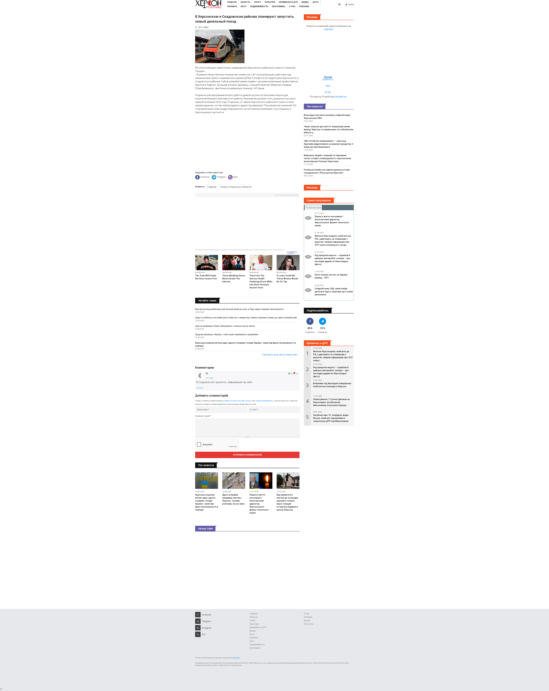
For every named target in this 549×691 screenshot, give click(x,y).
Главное (232, 2)
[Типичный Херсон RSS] (198, 634)
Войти (351, 4)
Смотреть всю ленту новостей (281, 354)
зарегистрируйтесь (264, 400)
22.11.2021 (203, 27)
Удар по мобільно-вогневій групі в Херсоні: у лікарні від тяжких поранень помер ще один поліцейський (246, 317)
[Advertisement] (247, 140)
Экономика (278, 6)
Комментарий (203, 416)
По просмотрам (314, 207)
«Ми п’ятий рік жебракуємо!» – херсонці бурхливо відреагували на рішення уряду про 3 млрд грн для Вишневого (328, 144)
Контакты (308, 623)
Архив (307, 620)
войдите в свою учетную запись (237, 400)
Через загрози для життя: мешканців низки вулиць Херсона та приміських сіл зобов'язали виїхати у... (328, 129)
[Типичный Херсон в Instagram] (198, 627)
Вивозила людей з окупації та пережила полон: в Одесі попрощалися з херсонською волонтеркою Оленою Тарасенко (327, 158)
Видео (305, 2)
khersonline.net (292, 195)
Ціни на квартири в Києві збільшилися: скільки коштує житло (225, 326)
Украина (232, 6)
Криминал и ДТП (288, 2)
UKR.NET (329, 29)
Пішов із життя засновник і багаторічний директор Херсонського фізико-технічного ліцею (259, 504)
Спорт (257, 2)
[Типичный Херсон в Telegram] (322, 321)
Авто (243, 6)
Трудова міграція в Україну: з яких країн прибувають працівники (226, 334)
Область (245, 2)
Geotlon (236, 658)
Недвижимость (259, 6)
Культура (270, 2)
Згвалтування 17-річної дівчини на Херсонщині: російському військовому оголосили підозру (331, 402)
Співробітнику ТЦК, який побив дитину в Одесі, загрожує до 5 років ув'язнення (334, 291)
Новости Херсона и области (235, 186)
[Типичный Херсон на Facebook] (310, 321)
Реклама (304, 6)
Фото (316, 2)
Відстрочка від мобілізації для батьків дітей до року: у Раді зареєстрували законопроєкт (239, 309)
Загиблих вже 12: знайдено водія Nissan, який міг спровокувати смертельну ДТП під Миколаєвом (330, 418)
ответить (199, 388)
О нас (292, 6)
